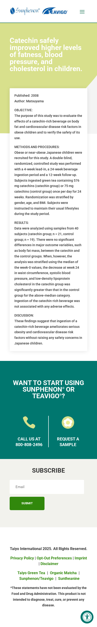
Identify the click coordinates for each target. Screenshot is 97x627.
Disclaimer (49, 564)
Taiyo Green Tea (31, 573)
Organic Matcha (63, 573)
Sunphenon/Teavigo (36, 578)
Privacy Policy (22, 558)
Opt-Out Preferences (54, 558)
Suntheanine (69, 578)
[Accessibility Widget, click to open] (87, 617)
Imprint (81, 558)
